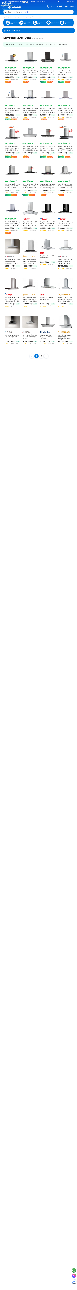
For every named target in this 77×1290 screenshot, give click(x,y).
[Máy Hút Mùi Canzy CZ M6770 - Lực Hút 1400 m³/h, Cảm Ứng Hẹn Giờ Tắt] (48, 208)
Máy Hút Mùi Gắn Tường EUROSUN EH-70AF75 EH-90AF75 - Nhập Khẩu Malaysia (12, 186)
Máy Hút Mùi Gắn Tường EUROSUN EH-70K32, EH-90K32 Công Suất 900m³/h (30, 186)
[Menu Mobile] (4, 6)
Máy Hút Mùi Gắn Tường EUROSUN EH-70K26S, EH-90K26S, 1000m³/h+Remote (12, 110)
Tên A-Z (20, 44)
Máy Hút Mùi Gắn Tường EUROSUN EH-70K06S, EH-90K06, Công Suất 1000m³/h (47, 186)
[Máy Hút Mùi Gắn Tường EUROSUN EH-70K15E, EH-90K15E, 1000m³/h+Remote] (65, 57)
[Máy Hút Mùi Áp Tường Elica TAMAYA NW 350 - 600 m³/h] (30, 322)
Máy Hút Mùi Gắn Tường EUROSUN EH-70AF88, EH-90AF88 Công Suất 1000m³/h (30, 148)
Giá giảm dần (63, 44)
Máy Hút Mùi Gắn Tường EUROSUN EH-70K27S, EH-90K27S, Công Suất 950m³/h (65, 186)
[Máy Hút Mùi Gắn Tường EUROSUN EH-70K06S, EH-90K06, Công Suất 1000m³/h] (48, 171)
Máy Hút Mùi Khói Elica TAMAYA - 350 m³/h (12, 336)
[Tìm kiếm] (5, 12)
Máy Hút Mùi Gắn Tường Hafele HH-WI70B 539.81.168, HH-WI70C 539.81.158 (12, 261)
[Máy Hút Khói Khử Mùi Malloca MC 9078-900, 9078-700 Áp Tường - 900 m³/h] (65, 284)
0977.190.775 (66, 6)
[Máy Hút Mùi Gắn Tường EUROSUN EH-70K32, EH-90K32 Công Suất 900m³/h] (30, 171)
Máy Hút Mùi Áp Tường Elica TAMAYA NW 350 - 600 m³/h (29, 337)
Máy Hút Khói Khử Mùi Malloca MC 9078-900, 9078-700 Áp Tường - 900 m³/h (65, 299)
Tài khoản (71, 1)
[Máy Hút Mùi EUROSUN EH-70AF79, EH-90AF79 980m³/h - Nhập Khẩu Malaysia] (48, 133)
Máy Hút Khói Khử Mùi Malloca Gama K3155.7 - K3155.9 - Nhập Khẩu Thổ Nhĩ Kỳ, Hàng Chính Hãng (29, 299)
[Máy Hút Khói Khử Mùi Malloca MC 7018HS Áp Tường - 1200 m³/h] (30, 246)
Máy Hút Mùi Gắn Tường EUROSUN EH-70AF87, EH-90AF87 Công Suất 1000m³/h (47, 110)
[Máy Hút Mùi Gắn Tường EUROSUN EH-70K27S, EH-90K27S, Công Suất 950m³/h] (65, 171)
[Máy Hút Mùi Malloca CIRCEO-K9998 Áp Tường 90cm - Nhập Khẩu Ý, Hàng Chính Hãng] (65, 322)
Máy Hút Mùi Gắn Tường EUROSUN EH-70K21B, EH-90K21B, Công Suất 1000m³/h (47, 72)
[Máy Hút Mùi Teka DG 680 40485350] (48, 244)
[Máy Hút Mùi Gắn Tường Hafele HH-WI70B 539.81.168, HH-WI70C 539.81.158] (12, 246)
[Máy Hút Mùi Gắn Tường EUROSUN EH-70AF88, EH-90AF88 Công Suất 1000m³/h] (30, 133)
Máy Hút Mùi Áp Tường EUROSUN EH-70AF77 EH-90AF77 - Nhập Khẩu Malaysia (65, 148)
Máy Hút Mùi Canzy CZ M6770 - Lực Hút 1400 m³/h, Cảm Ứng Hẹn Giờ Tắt (47, 223)
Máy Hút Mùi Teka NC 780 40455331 (47, 298)
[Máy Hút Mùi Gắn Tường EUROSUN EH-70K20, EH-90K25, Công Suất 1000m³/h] (30, 95)
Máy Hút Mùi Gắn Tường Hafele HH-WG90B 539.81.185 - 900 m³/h (65, 261)
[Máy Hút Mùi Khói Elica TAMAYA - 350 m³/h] (12, 322)
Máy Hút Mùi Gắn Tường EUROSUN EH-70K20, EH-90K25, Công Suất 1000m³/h (30, 110)
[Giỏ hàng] (58, 1)
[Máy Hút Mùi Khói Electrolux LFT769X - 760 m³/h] (48, 322)
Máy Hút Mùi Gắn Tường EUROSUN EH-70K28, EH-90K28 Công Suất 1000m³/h (12, 72)
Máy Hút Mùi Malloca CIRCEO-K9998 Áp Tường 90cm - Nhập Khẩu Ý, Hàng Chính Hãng (64, 337)
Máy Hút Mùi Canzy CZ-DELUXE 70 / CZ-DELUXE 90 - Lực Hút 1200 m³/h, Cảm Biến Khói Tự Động (29, 223)
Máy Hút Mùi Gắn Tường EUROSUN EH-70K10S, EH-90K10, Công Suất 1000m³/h (12, 223)
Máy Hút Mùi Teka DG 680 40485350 (47, 256)
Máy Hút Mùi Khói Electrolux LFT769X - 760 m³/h (46, 337)
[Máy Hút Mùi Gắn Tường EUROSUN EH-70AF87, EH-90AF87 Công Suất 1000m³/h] (48, 95)
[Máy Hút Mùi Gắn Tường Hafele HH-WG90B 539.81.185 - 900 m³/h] (65, 246)
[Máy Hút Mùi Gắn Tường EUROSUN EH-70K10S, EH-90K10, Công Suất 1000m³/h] (12, 208)
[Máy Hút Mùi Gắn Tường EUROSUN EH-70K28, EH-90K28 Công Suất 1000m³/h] (12, 57)
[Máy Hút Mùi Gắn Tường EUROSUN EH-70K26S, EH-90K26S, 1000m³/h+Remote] (12, 95)
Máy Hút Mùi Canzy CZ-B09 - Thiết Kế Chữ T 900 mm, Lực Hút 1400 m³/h (12, 299)
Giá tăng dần (51, 44)
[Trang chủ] (4, 17)
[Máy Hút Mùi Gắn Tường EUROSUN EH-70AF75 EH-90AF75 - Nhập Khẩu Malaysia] (12, 171)
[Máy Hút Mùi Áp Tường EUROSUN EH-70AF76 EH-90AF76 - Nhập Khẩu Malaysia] (12, 133)
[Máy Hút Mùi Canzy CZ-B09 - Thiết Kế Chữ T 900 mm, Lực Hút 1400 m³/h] (12, 284)
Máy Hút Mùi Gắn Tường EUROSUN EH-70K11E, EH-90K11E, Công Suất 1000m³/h (30, 72)
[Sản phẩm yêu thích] (62, 1)
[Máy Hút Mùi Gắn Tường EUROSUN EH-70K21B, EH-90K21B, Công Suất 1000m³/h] (48, 57)
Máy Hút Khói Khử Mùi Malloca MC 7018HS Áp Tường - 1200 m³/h (29, 261)
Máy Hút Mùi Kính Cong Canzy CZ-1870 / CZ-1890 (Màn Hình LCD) (65, 223)
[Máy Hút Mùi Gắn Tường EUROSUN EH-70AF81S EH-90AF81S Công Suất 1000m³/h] (65, 95)
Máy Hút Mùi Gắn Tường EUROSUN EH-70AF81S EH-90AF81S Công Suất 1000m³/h (65, 110)
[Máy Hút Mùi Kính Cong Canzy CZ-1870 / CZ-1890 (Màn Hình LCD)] (65, 208)
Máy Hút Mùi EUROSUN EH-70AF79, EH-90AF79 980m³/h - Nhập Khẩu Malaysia (47, 148)
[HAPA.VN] (14, 6)
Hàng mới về (39, 44)
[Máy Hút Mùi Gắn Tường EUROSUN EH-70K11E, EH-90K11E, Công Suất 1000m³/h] (30, 57)
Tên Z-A (29, 44)
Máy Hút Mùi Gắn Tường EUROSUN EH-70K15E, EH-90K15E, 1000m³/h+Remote (65, 72)
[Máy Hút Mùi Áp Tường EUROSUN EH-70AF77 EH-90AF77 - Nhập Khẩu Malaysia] (65, 133)
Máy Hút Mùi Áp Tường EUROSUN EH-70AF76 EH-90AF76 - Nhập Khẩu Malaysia (12, 148)
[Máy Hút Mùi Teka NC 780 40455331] (48, 284)
